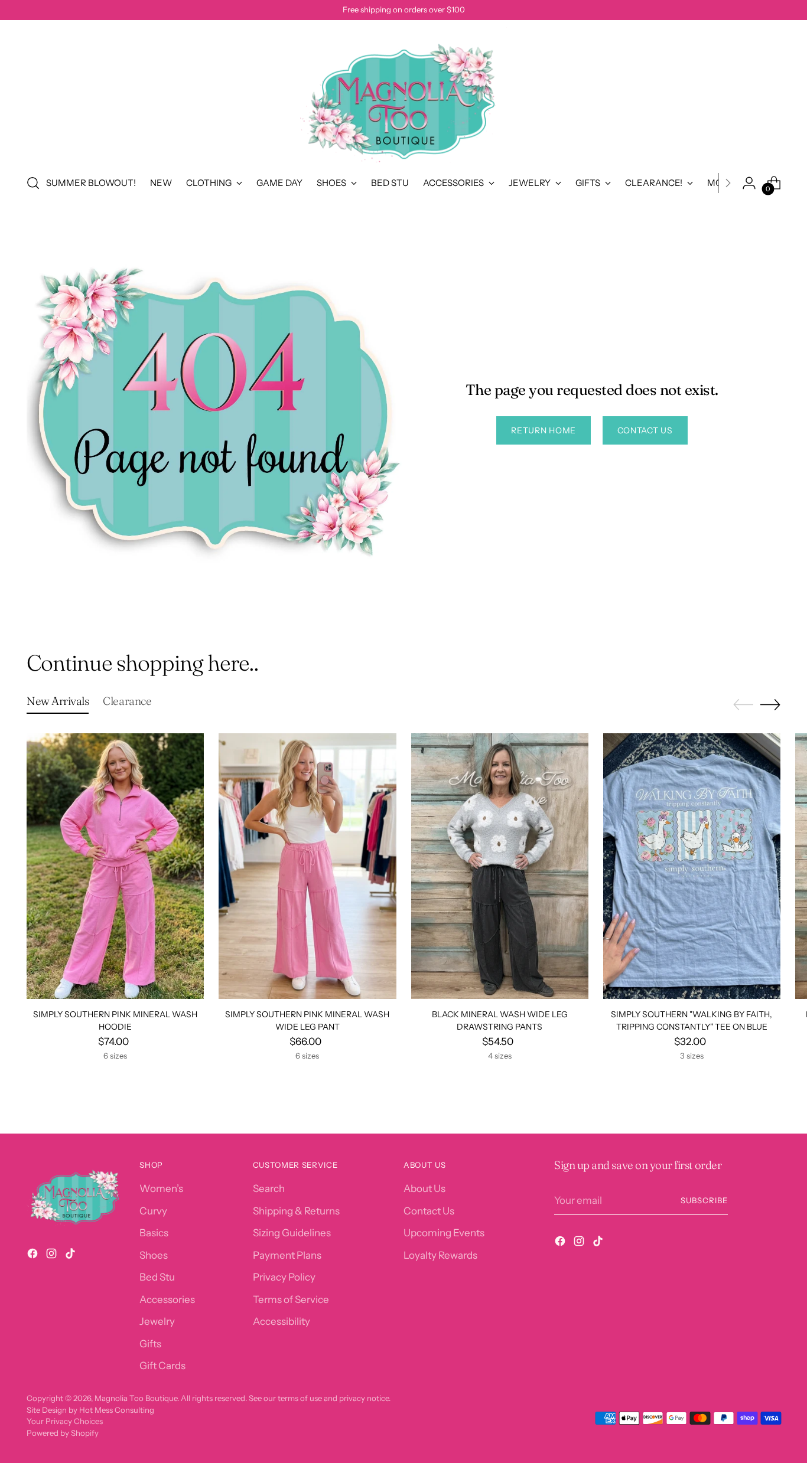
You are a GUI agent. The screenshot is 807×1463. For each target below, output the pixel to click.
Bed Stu (157, 1277)
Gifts (150, 1344)
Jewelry (157, 1321)
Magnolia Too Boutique (136, 1398)
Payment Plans (287, 1255)
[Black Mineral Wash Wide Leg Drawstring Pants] (499, 866)
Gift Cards (162, 1365)
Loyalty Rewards (440, 1255)
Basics (153, 1233)
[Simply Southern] (691, 866)
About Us (424, 1188)
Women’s (161, 1188)
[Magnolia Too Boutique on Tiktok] (71, 1256)
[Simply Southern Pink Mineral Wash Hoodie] (115, 866)
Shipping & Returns (296, 1211)
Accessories (167, 1299)
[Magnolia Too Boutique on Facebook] (34, 1256)
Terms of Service (291, 1299)
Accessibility (281, 1321)
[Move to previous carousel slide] (743, 705)
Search (269, 1188)
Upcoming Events (443, 1233)
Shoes (153, 1255)
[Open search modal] (33, 183)
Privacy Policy (284, 1277)
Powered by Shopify (63, 1433)
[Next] (728, 183)
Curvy (153, 1211)
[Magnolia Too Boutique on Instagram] (52, 1256)
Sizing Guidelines (292, 1233)
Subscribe (704, 1200)
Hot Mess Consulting (116, 1410)
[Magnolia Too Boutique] (403, 95)
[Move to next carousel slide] (770, 704)
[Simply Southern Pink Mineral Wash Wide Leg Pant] (307, 866)
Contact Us (428, 1211)
